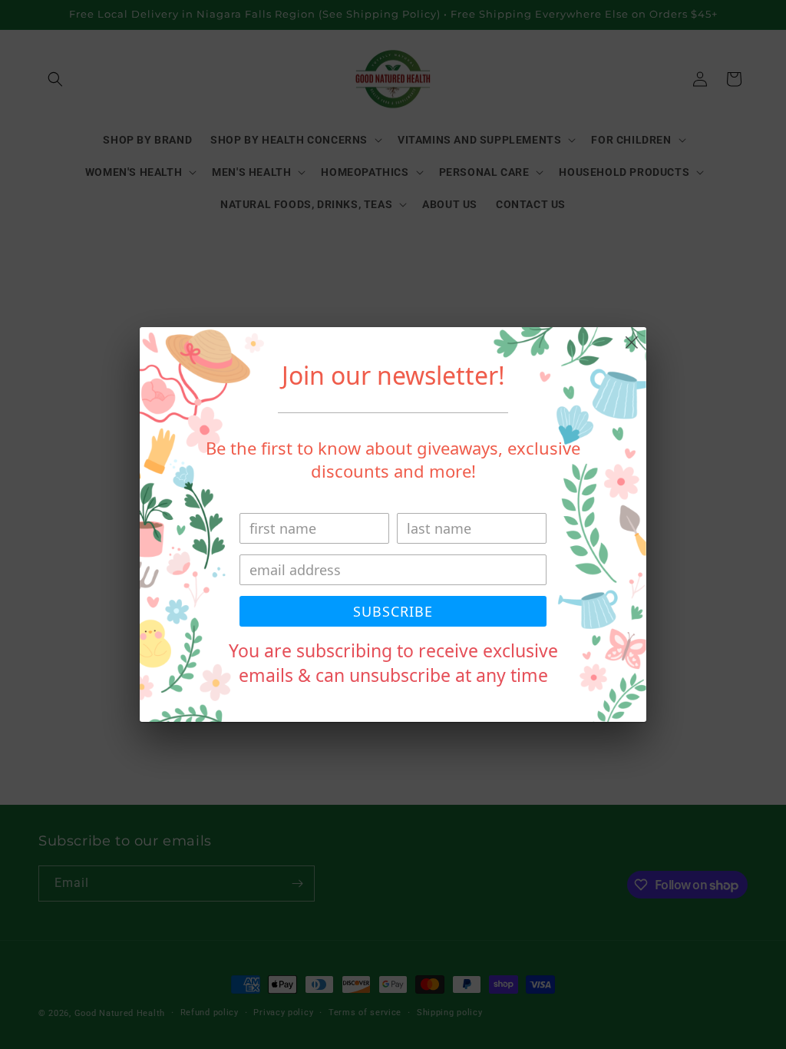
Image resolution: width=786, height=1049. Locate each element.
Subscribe (393, 611)
